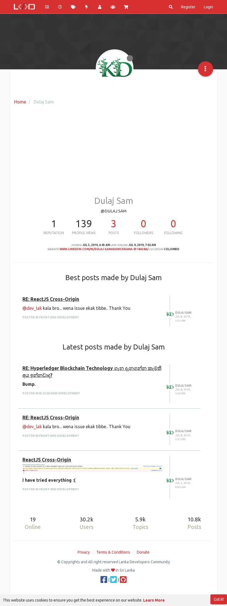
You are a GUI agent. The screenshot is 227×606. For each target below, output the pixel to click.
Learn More (154, 600)
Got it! (219, 599)
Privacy (84, 552)
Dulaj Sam (183, 312)
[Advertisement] (113, 151)
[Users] (99, 7)
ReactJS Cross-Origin (46, 459)
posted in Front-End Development (50, 317)
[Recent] (60, 7)
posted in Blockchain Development (51, 393)
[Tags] (73, 7)
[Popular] (86, 7)
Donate (143, 552)
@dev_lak (32, 308)
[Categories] (47, 7)
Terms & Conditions (113, 552)
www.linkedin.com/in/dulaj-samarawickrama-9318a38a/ (104, 249)
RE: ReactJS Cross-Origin (50, 299)
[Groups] (113, 7)
